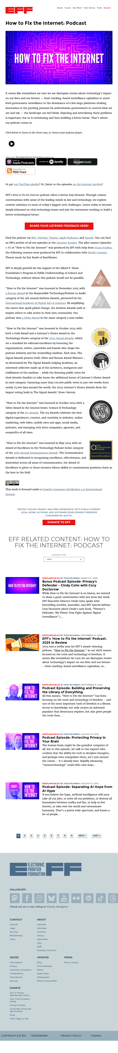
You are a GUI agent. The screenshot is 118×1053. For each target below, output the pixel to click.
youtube (64, 898)
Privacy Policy (71, 1035)
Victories (41, 932)
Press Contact (71, 962)
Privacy (13, 966)
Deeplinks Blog (51, 578)
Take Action (89, 8)
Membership (16, 935)
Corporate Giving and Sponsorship (20, 1010)
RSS (33, 237)
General (14, 924)
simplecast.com (48, 157)
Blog (39, 962)
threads (113, 898)
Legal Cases (43, 973)
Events (40, 970)
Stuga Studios (103, 247)
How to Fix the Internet (70, 650)
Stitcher (42, 237)
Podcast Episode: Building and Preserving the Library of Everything (76, 690)
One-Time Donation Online (20, 1000)
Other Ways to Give (19, 1018)
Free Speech (16, 962)
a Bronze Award (15, 293)
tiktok (101, 898)
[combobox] (63, 559)
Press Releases (44, 966)
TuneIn (53, 237)
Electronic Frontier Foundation (19, 10)
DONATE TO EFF (58, 522)
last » (96, 835)
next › (82, 835)
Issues (68, 8)
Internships (42, 939)
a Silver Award (31, 317)
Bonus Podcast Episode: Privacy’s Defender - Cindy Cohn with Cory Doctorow (69, 585)
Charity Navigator (57, 906)
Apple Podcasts (68, 237)
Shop (12, 1015)
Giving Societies (18, 1005)
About (60, 8)
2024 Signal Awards (61, 338)
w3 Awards (31, 412)
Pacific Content (97, 252)
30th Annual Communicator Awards (36, 452)
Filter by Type (59, 555)
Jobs (39, 943)
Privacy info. (10, 157)
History (40, 935)
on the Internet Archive (87, 184)
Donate (107, 8)
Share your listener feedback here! (59, 225)
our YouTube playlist (26, 184)
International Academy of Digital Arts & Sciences (36, 303)
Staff (39, 946)
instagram (39, 898)
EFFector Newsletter (47, 981)
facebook (27, 898)
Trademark (39, 1035)
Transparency (16, 973)
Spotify (89, 237)
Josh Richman (72, 578)
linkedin (88, 898)
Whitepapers (43, 977)
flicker (76, 898)
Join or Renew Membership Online (19, 994)
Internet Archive (67, 242)
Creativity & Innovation (20, 970)
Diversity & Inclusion (46, 950)
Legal (12, 928)
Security (14, 932)
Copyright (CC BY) (13, 1035)
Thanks (96, 1035)
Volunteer (42, 928)
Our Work (77, 8)
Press (12, 939)
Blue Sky (52, 898)
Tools (99, 8)
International (16, 977)
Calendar (41, 924)
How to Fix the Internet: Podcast (62, 542)
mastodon (15, 898)
